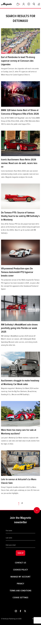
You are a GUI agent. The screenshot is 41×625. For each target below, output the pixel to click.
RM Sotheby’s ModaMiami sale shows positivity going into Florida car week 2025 (19, 328)
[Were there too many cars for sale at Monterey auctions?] (20, 413)
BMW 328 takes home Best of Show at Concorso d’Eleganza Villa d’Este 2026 (20, 111)
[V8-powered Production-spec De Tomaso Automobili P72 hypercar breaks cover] (20, 252)
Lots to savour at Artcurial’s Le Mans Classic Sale (18, 481)
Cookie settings (20, 597)
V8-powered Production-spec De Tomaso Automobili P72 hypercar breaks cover (17, 272)
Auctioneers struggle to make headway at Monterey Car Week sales (20, 382)
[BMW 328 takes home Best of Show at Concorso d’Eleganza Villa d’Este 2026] (20, 94)
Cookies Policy (20, 569)
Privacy (20, 583)
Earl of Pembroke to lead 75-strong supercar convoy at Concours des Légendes (18, 60)
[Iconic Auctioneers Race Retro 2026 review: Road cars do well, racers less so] (20, 143)
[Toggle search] (34, 4)
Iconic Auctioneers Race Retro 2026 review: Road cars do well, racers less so (19, 163)
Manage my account (20, 576)
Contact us (20, 562)
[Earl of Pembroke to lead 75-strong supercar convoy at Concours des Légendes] (20, 41)
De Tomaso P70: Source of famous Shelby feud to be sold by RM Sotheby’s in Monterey (20, 216)
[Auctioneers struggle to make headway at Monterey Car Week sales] (20, 364)
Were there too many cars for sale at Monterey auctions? (18, 431)
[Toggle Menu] (39, 4)
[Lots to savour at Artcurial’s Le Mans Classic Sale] (20, 463)
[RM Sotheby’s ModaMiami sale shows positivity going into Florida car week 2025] (20, 308)
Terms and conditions (20, 590)
